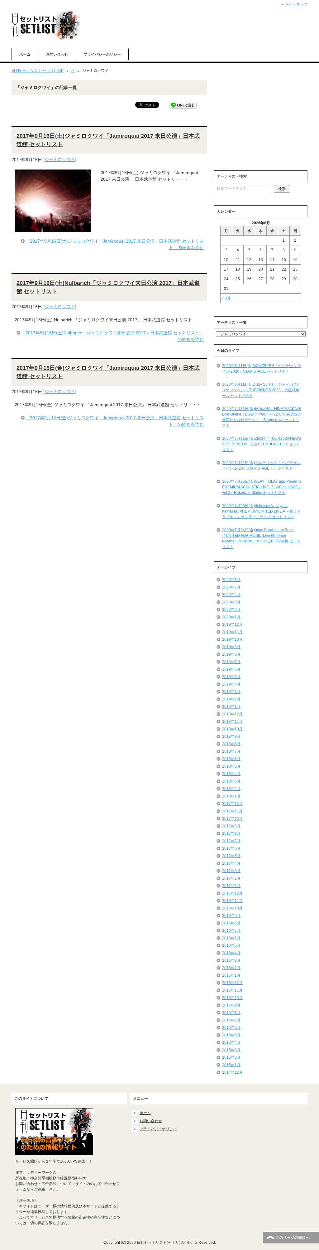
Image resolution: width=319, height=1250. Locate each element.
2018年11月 (232, 721)
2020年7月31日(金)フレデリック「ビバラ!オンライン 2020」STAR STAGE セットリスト (261, 466)
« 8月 (226, 298)
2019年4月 (231, 684)
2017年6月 (231, 848)
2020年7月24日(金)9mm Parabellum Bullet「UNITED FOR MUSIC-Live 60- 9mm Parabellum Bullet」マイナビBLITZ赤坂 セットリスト (261, 538)
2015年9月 (231, 1005)
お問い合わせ (57, 54)
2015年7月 (231, 1020)
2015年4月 (231, 1042)
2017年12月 (232, 804)
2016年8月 (231, 923)
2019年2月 (231, 699)
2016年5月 (231, 945)
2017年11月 (232, 811)
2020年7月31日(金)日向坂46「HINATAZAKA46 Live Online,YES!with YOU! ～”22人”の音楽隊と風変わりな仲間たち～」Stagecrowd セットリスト (262, 417)
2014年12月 (232, 1072)
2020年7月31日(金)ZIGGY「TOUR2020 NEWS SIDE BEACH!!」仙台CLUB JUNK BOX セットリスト (261, 444)
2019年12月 (232, 624)
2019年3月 (231, 692)
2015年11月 (232, 990)
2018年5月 (231, 766)
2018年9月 (231, 736)
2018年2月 (231, 789)
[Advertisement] (266, 123)
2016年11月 (232, 901)
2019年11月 (232, 632)
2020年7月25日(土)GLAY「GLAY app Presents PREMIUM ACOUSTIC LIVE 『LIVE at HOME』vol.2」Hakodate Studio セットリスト (262, 487)
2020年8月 (231, 580)
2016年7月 (231, 930)
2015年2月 (231, 1057)
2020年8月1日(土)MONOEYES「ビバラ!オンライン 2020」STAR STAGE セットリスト (261, 369)
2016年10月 (232, 908)
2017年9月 (231, 826)
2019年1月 (231, 706)
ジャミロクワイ (60, 159)
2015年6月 (231, 1027)
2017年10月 (232, 818)
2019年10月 (232, 639)
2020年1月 (231, 617)
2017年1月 (231, 886)
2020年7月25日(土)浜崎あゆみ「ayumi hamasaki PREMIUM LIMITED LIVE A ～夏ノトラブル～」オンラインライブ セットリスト (261, 511)
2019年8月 (231, 654)
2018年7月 (231, 751)
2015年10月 (232, 998)
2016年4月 (231, 953)
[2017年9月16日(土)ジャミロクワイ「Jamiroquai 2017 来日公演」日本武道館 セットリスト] (53, 228)
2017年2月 (231, 878)
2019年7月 (231, 662)
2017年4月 (231, 863)
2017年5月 (231, 856)
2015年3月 (231, 1050)
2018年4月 (231, 774)
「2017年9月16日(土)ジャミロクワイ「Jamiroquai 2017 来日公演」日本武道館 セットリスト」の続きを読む (115, 244)
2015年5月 (231, 1035)
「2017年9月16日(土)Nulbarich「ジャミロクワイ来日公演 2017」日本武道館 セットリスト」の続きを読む (112, 336)
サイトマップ (296, 4)
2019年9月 (231, 647)
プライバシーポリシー (102, 54)
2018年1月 (231, 796)
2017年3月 (231, 871)
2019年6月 (231, 669)
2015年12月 (232, 983)
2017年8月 (231, 833)
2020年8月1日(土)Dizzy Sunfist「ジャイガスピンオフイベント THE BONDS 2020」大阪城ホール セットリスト (261, 390)
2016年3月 (231, 960)
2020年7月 (231, 587)
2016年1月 (231, 975)
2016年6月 (231, 938)
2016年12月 (232, 893)
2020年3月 (231, 602)
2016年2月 (231, 968)
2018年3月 (231, 781)
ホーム (25, 54)
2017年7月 (231, 841)
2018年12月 (232, 714)
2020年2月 (231, 609)
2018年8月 (231, 744)
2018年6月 (231, 759)
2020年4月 (231, 594)
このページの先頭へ (292, 1237)
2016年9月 (231, 915)
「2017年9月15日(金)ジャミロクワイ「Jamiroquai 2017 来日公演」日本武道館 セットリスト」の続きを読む (115, 421)
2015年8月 (231, 1013)
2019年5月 (231, 677)
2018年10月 (232, 729)
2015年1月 (231, 1065)
